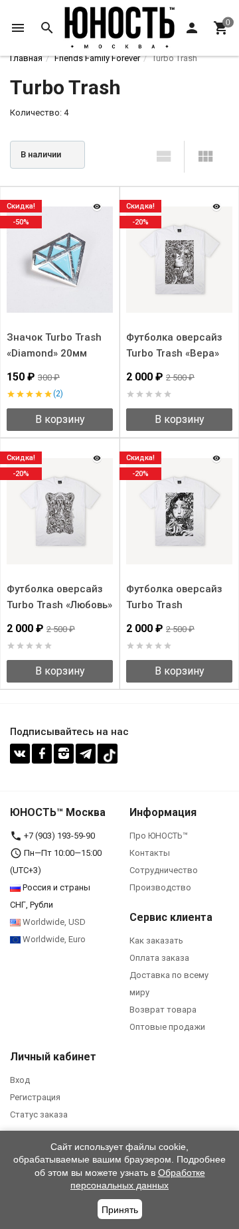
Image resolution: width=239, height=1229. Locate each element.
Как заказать (156, 940)
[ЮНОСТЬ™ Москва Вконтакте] (20, 754)
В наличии (41, 154)
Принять (120, 1209)
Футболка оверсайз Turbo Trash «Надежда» (174, 605)
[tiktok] (108, 754)
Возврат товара (163, 1010)
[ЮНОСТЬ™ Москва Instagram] (64, 754)
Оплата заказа (159, 958)
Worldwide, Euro (53, 939)
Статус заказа (39, 1114)
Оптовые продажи (167, 1027)
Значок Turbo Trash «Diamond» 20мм (54, 345)
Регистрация (35, 1097)
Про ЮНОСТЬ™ (158, 836)
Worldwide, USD (53, 922)
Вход (20, 1080)
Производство (160, 887)
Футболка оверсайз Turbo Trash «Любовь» (59, 597)
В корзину (60, 419)
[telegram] (86, 754)
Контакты (149, 853)
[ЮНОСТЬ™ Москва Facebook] (42, 754)
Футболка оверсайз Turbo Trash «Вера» (174, 345)
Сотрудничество (163, 870)
